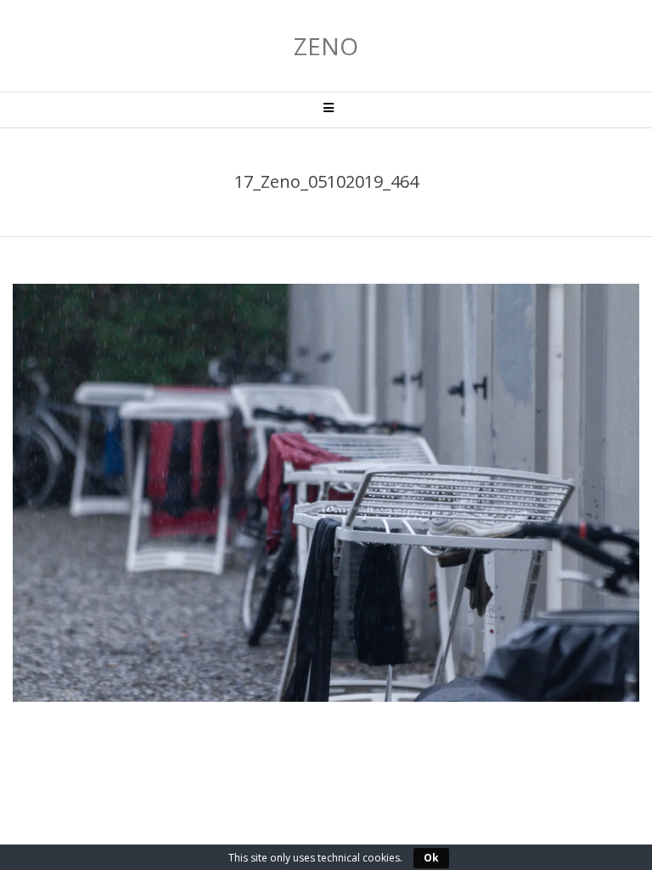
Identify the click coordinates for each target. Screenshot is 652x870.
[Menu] (326, 110)
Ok (431, 857)
